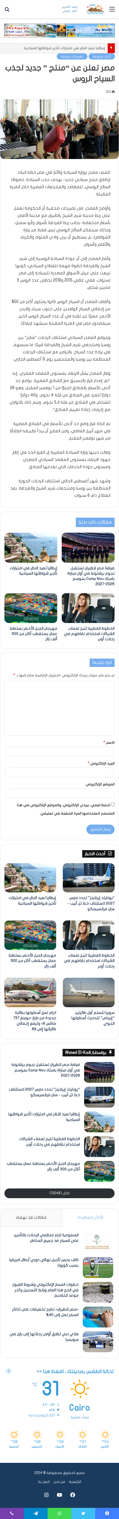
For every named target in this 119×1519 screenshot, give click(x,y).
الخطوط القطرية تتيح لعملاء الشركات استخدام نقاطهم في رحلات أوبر (89, 633)
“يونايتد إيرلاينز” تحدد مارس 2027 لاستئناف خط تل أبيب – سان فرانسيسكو (91, 903)
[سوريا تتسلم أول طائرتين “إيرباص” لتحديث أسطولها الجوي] (89, 992)
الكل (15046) (59, 1193)
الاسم (109, 742)
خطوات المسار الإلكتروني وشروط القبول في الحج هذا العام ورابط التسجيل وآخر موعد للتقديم (45, 1289)
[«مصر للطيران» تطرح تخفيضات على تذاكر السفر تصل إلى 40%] (98, 1317)
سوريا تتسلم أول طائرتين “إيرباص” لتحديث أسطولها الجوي (93, 1018)
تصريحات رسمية (72, 56)
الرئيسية (75, 1482)
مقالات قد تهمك (31, 1217)
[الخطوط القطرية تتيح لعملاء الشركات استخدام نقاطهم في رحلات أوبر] (88, 608)
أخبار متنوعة (102, 56)
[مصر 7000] (83, 9)
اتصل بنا (44, 1482)
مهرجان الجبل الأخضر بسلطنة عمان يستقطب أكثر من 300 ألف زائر (33, 633)
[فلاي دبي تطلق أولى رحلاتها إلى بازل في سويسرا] (98, 1341)
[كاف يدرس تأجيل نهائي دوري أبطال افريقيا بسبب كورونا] (98, 1267)
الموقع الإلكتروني (100, 784)
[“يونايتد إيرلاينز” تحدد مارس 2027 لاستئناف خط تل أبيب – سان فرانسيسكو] (89, 878)
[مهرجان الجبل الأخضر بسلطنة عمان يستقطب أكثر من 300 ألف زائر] (30, 608)
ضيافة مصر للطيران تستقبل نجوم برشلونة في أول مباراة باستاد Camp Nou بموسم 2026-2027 (45, 1070)
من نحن (59, 1482)
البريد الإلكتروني (101, 763)
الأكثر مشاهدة (90, 1217)
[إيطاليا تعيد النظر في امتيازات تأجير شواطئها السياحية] (30, 548)
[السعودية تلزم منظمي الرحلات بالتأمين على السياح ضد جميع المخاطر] (98, 1242)
